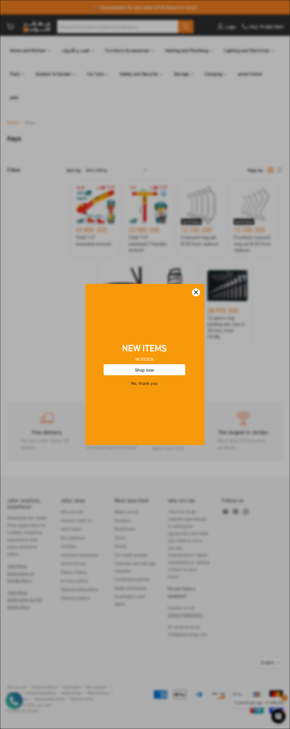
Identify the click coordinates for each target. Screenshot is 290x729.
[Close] (196, 292)
